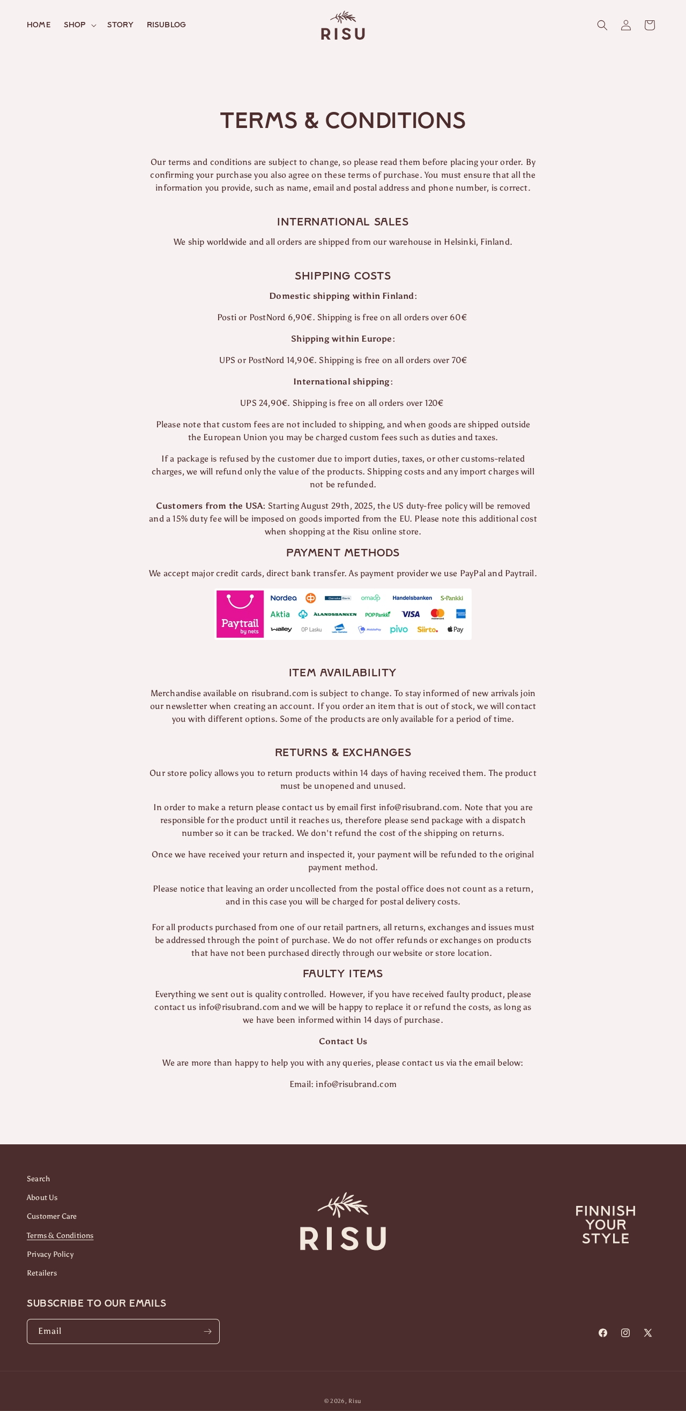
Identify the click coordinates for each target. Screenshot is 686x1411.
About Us (42, 1197)
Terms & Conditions (60, 1235)
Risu (355, 1401)
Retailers (42, 1273)
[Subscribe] (207, 1331)
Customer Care (52, 1216)
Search (38, 1178)
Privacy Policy (50, 1254)
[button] (79, 25)
